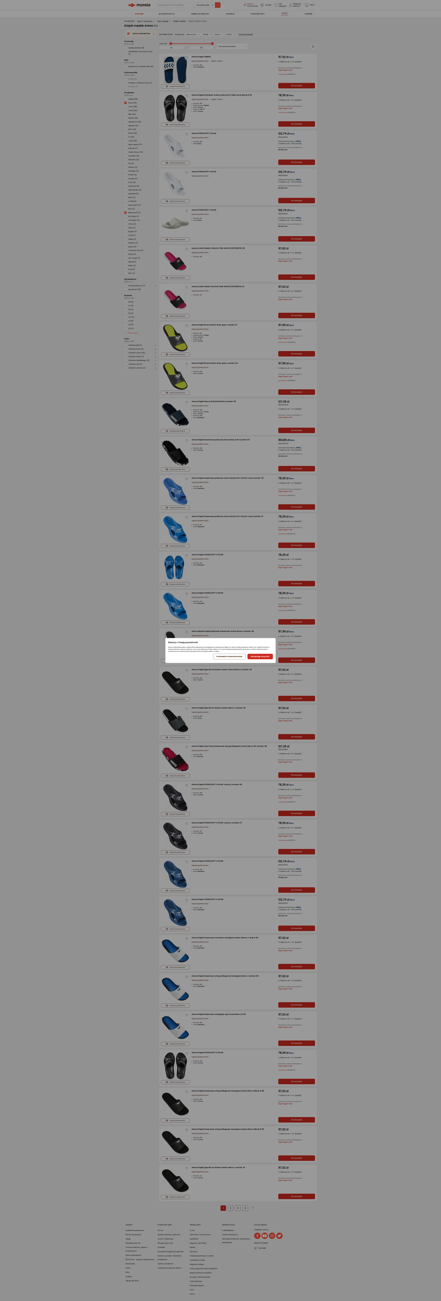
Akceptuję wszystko (260, 656)
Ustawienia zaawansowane (229, 656)
